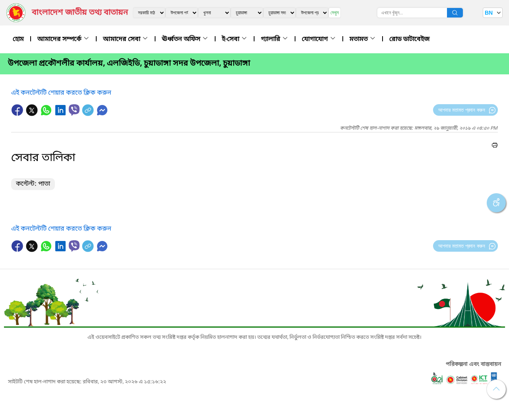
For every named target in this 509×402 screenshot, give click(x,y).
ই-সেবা (231, 39)
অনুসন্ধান (455, 12)
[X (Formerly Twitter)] (32, 114)
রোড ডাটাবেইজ (409, 39)
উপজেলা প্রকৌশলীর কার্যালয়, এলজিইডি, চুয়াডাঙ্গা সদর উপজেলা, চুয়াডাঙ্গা (129, 63)
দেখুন (334, 13)
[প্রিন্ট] (495, 146)
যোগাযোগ (316, 39)
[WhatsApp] (47, 114)
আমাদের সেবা (122, 39)
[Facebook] (18, 114)
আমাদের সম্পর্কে (60, 39)
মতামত (359, 39)
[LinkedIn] (61, 114)
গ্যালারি (271, 39)
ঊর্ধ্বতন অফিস (182, 39)
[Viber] (74, 110)
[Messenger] (102, 114)
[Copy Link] (89, 114)
